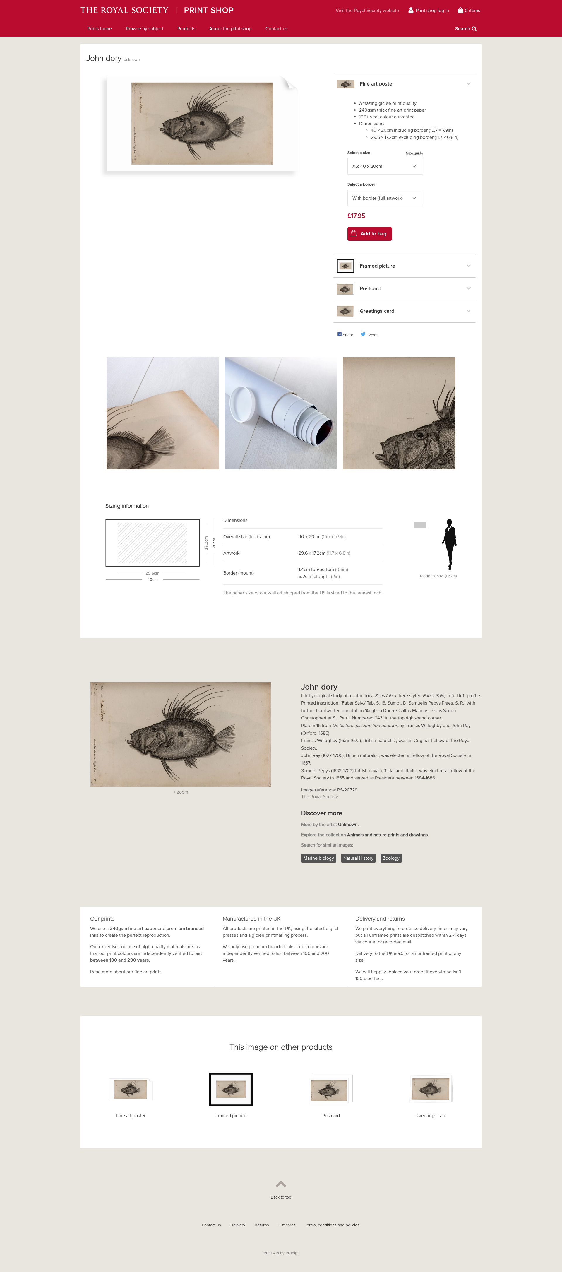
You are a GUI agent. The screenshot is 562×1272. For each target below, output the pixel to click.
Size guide (414, 153)
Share (348, 335)
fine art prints (147, 971)
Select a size (385, 153)
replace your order (406, 971)
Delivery (363, 953)
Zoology (391, 858)
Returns (262, 1225)
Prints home (100, 28)
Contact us (276, 28)
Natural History (358, 858)
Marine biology (319, 858)
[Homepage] (186, 10)
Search (462, 28)
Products (186, 28)
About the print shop (230, 28)
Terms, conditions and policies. (332, 1225)
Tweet (372, 335)
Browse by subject (144, 28)
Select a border (361, 184)
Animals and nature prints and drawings (387, 834)
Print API (271, 1253)
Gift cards (287, 1225)
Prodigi (292, 1253)
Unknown (132, 59)
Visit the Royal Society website (367, 10)
